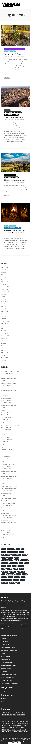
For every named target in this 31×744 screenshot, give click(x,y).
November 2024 (5, 301)
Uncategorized (5, 513)
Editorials (3, 638)
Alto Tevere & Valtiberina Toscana (9, 650)
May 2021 (3, 345)
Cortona (25, 554)
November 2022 (5, 321)
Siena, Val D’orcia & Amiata (8, 647)
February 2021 (4, 353)
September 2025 (5, 291)
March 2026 (4, 279)
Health (26, 563)
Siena (3, 574)
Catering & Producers (6, 385)
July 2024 (3, 304)
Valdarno (15, 579)
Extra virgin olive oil (7, 560)
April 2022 (3, 331)
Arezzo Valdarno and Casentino (9, 383)
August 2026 (4, 267)
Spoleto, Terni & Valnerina (7, 677)
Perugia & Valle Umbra (19, 119)
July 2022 (3, 326)
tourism (4, 577)
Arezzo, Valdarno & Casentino (8, 665)
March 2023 (4, 316)
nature (15, 568)
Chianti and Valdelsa (6, 398)
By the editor (4, 395)
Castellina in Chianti (13, 551)
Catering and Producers (7, 373)
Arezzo (18, 549)
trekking (10, 577)
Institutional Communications (13, 112)
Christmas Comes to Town (12, 54)
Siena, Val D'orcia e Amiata (8, 501)
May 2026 (3, 274)
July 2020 (3, 360)
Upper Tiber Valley (6, 579)
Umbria (23, 577)
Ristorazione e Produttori (7, 449)
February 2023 (4, 318)
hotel (14, 565)
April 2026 (3, 277)
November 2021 (5, 335)
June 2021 (4, 343)
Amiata (3, 549)
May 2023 (3, 313)
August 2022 (4, 323)
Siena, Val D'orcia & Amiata (19, 232)
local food (21, 565)
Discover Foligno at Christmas (13, 117)
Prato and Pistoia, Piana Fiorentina (9, 476)
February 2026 (4, 282)
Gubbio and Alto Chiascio (7, 412)
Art (23, 549)
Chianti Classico (6, 554)
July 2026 (3, 269)
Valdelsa (22, 579)
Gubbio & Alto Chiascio (6, 680)
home (9, 565)
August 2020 (4, 357)
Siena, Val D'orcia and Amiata (12, 227)
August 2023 (4, 311)
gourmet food (13, 563)
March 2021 (4, 350)
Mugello (3, 447)
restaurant (13, 571)
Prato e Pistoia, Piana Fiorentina (9, 486)
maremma (9, 568)
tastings (25, 574)
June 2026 (4, 272)
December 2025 (5, 284)
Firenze (3, 653)
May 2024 (3, 306)
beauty (3, 551)
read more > (7, 77)
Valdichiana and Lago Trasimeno (9, 515)
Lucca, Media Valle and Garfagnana (10, 425)
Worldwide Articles (5, 530)
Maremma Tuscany (6, 437)
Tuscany (17, 577)
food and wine (24, 560)
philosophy (5, 571)
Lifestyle (3, 380)
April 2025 (3, 299)
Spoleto (18, 574)
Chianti (21, 551)
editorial (10, 557)
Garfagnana (5, 563)
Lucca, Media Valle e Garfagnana (9, 683)
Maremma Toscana (6, 668)
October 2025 (4, 289)
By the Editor (4, 641)
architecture (11, 549)
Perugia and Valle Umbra (11, 114)
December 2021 (5, 333)
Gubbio (21, 563)
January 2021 (4, 355)
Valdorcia (12, 582)
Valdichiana (5, 582)
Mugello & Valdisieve (6, 656)
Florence (16, 560)
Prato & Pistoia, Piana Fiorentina (9, 674)
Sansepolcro (21, 571)
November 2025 (5, 287)
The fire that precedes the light (14, 230)
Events (16, 557)
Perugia (22, 568)
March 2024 (4, 309)
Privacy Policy (4, 691)
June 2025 (4, 296)
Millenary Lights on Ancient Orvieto (15, 180)
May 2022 (3, 328)
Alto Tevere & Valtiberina (20, 56)
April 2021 (3, 348)
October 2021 (4, 338)
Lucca (3, 568)
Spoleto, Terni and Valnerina (8, 503)
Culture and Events (10, 51)
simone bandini (10, 574)
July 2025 (3, 294)
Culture (4, 557)
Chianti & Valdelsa (5, 644)
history (4, 565)
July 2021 (3, 340)
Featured (7, 110)
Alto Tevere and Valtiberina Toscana (14, 49)
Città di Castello (16, 554)
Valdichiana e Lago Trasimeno (8, 527)
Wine (18, 582)
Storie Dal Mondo (5, 659)
